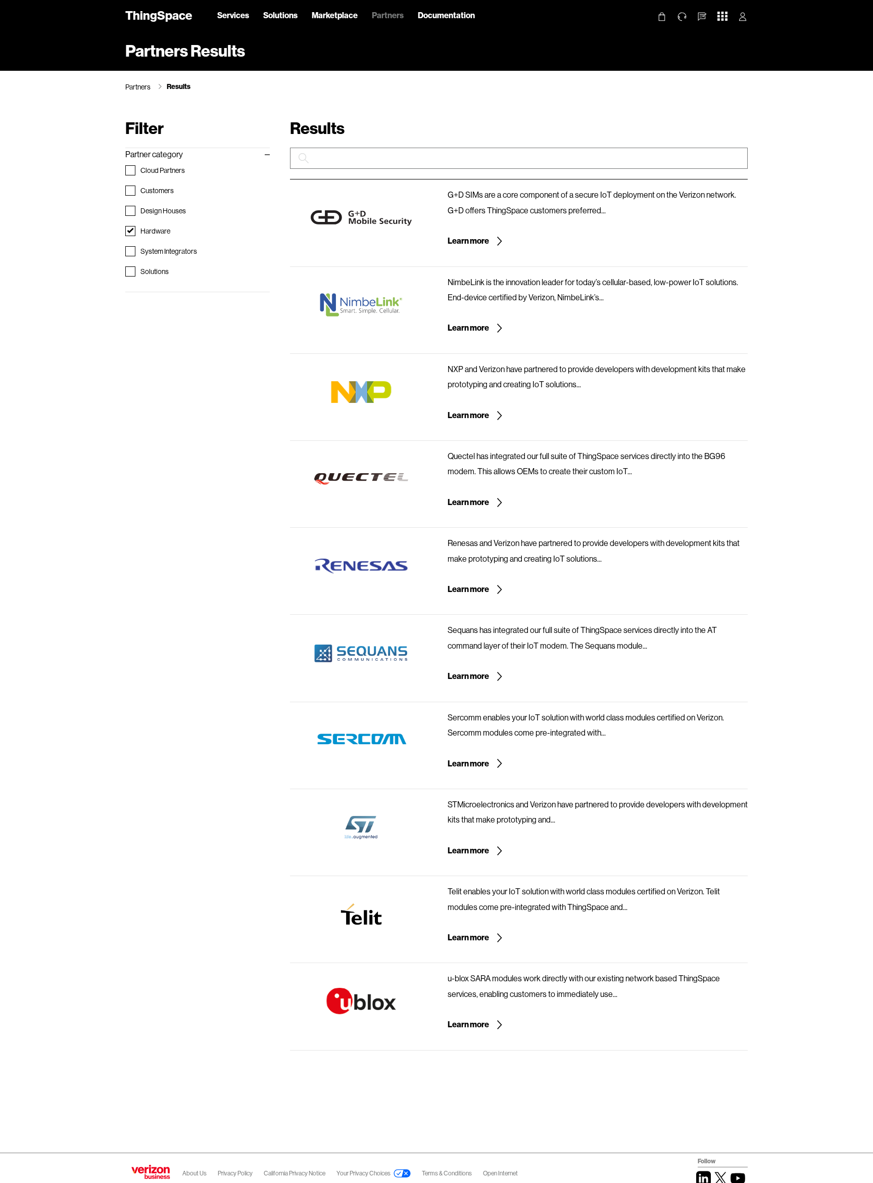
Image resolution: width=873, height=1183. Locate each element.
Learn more (469, 240)
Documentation (446, 15)
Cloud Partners (163, 170)
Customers (157, 190)
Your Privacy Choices (363, 1173)
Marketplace (335, 15)
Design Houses (163, 210)
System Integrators (169, 251)
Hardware (155, 230)
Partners (388, 15)
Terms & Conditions (447, 1173)
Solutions (280, 15)
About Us (194, 1173)
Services (233, 15)
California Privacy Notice (295, 1173)
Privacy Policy (236, 1173)
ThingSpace (158, 15)
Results (178, 86)
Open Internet (500, 1173)
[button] (702, 17)
